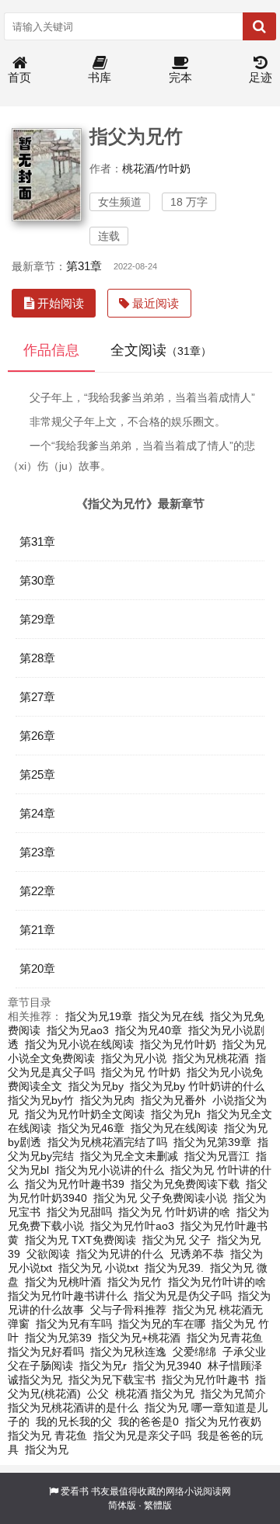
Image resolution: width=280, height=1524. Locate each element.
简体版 (122, 1505)
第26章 (37, 735)
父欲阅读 (48, 1254)
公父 (98, 1393)
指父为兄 (46, 1449)
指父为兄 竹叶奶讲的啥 (174, 1212)
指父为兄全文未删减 (129, 1156)
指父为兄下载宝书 (112, 1379)
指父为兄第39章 (212, 1142)
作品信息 (51, 350)
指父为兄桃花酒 (211, 1058)
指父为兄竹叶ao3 (132, 1226)
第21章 (37, 929)
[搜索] (259, 26)
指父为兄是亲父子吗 (142, 1435)
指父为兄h (176, 1114)
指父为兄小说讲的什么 (109, 1170)
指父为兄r (103, 1365)
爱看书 (75, 1491)
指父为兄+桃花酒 (139, 1337)
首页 (19, 77)
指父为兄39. (174, 1268)
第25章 (37, 774)
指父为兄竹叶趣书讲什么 (68, 1296)
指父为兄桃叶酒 (63, 1282)
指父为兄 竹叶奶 (140, 1072)
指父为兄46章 (91, 1128)
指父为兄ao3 (78, 1030)
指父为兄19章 (98, 1016)
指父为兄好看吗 (46, 1351)
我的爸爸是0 (148, 1421)
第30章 (37, 580)
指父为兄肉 (107, 1100)
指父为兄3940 (167, 1365)
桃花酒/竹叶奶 (156, 168)
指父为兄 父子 (176, 1240)
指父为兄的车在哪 (161, 1323)
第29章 (37, 619)
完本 (180, 77)
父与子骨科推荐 (128, 1310)
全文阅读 (161, 350)
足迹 (260, 77)
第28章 (37, 658)
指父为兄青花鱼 (225, 1337)
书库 (99, 77)
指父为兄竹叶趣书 (205, 1379)
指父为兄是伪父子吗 (183, 1296)
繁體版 (158, 1505)
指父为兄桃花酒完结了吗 (107, 1142)
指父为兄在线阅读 (174, 1128)
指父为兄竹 (134, 1282)
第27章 (37, 696)
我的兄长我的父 (74, 1421)
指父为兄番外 (173, 1100)
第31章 (84, 266)
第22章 (37, 890)
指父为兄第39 (58, 1337)
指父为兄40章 (148, 1030)
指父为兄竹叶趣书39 (74, 1184)
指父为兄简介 (233, 1393)
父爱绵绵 (194, 1351)
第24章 (37, 813)
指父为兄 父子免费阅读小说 (160, 1198)
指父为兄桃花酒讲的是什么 (73, 1407)
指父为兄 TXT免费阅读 (80, 1240)
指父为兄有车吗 (74, 1323)
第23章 (37, 852)
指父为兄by (96, 1086)
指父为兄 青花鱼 (47, 1435)
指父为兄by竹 (41, 1100)
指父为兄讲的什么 (119, 1254)
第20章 (37, 968)
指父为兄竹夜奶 (223, 1421)
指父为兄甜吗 (79, 1212)
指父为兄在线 (171, 1016)
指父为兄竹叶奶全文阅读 (85, 1114)
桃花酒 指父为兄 (154, 1393)
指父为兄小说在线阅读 (79, 1044)
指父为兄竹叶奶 (178, 1044)
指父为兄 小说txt (98, 1268)
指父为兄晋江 (217, 1156)
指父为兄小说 (133, 1058)
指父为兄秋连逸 (128, 1351)
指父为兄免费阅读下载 (185, 1184)
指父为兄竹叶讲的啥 (217, 1282)
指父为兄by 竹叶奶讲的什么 (197, 1086)
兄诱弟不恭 (197, 1254)
